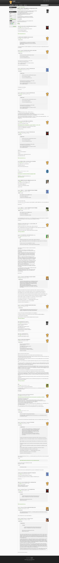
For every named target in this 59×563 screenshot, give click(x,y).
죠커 (19, 224)
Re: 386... (19, 409)
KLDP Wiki (20, 5)
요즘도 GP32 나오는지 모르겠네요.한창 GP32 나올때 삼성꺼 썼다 (27, 482)
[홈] (10, 2)
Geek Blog (16, 5)
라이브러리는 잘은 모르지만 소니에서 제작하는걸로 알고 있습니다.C (27, 26)
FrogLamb (20, 69)
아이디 (10, 13)
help (48, 0)
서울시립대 (32, 557)
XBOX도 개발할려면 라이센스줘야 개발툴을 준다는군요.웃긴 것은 (27, 180)
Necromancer (21, 51)
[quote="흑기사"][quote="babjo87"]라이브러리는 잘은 (26, 68)
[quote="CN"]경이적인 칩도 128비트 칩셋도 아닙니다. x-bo (26, 235)
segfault (20, 27)
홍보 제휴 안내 (14, 26)
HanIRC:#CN (22, 231)
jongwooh (20, 519)
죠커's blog (19, 231)
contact (47, 0)
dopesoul (20, 9)
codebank (20, 236)
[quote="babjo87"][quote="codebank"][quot (25, 518)
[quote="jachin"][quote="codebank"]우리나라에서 (26, 422)
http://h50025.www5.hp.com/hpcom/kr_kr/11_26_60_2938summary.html (29, 460)
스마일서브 (32, 558)
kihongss (20, 423)
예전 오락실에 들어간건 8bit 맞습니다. (23, 321)
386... (19, 384)
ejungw (20, 38)
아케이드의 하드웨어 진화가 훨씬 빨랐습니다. (24, 339)
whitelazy (20, 395)
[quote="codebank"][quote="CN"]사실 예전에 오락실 (26, 489)
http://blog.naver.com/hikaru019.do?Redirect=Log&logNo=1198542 (26, 173)
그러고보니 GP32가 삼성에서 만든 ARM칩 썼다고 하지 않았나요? (27, 472)
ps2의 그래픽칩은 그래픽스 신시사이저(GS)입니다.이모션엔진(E (27, 161)
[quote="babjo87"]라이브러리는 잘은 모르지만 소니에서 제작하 (27, 50)
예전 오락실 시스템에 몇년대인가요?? (23, 333)
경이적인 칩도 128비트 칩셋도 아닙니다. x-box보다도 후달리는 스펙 (27, 223)
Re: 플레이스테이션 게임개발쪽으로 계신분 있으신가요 (25, 37)
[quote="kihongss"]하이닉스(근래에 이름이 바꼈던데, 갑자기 (27, 507)
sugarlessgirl (20, 122)
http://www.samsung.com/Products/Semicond (25, 394)
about (44, 0)
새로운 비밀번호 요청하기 (13, 19)
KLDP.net (25, 5)
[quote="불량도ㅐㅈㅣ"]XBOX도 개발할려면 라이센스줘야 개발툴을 (27, 190)
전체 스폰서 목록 (26, 559)
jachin (20, 277)
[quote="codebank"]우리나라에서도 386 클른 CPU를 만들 (26, 276)
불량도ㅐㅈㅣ (20, 181)
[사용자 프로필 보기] (47, 12)
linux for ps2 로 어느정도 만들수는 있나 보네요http (25, 121)
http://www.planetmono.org (21, 33)
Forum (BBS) (11, 5)
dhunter (20, 385)
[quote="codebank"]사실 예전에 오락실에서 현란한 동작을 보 (27, 305)
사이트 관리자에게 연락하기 (31, 559)
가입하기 (11, 18)
